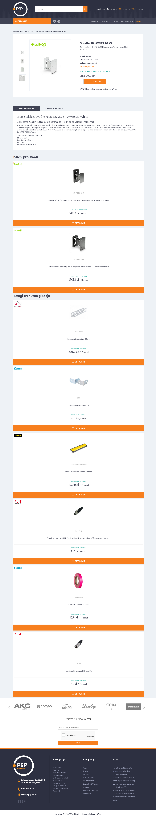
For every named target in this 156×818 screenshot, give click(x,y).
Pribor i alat (57, 791)
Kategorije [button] (22, 21)
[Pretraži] (85, 9)
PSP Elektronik (18, 31)
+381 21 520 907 (28, 789)
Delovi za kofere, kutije (61, 778)
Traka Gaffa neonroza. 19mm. (78, 604)
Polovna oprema (127, 21)
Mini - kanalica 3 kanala (79, 464)
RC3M (79, 664)
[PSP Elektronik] (20, 9)
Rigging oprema (58, 775)
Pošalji (78, 743)
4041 (78, 398)
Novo (116, 21)
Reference (87, 794)
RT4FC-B (78, 531)
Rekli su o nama (88, 781)
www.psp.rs (117, 771)
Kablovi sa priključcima (61, 788)
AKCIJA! (138, 21)
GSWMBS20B (130, 130)
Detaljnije (79, 362)
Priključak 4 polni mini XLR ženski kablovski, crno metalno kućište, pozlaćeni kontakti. (78, 538)
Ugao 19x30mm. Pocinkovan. (79, 405)
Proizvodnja (106, 21)
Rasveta (56, 770)
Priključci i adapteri (59, 786)
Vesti (85, 768)
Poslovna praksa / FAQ (91, 790)
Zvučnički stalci (40, 31)
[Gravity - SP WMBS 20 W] (22, 52)
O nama (86, 771)
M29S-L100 (79, 332)
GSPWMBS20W (27, 132)
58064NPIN (78, 597)
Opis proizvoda (26, 108)
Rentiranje (94, 21)
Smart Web (96, 814)
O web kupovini (88, 777)
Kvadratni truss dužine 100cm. (78, 339)
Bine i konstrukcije (59, 773)
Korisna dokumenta (54, 108)
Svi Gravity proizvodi (87, 67)
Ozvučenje (57, 767)
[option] (25, 706)
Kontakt (86, 774)
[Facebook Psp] (54, 21)
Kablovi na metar (59, 783)
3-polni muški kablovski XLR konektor (79, 671)
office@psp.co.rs (29, 795)
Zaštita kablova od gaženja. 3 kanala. (79, 472)
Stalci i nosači (28, 31)
